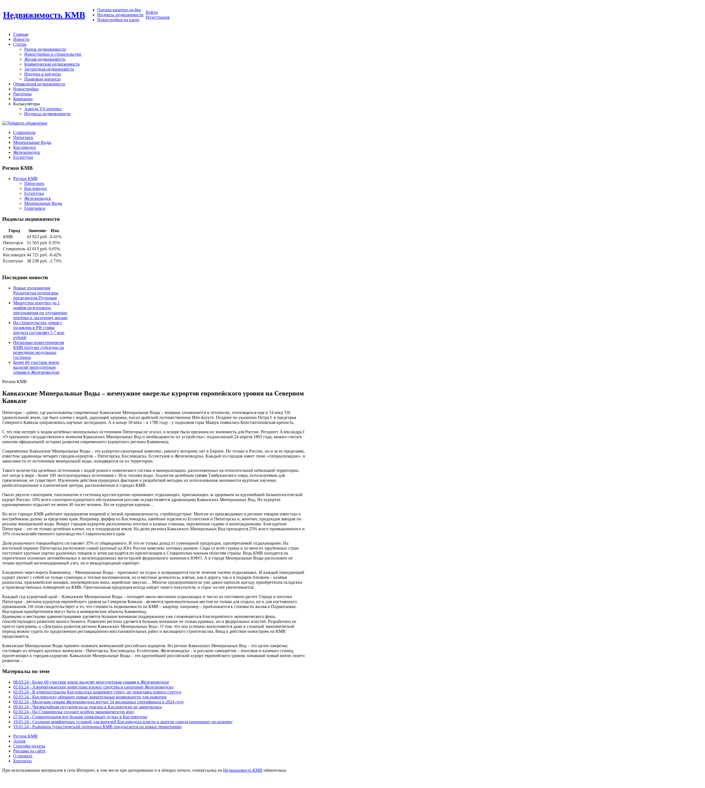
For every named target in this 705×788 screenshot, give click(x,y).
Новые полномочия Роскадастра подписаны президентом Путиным (35, 293)
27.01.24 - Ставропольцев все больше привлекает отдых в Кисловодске (80, 716)
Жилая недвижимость (44, 59)
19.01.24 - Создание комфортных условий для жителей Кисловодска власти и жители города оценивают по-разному (123, 721)
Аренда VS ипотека (42, 108)
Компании (23, 98)
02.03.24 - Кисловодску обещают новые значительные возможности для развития (89, 697)
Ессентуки (34, 193)
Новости (21, 39)
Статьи (19, 44)
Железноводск (37, 198)
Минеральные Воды (43, 203)
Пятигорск (34, 183)
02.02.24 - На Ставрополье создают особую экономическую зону (73, 711)
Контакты (22, 761)
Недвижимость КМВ (44, 15)
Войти (152, 12)
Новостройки (26, 89)
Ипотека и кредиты (42, 74)
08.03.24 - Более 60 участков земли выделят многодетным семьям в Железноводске (91, 682)
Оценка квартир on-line (119, 9)
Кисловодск (35, 188)
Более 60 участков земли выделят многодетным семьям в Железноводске (36, 367)
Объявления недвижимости (39, 84)
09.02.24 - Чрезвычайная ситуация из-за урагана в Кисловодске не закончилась (87, 706)
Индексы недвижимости (120, 14)
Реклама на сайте (29, 751)
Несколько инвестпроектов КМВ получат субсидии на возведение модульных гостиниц (38, 350)
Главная (20, 34)
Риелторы (22, 94)
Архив (19, 741)
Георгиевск (34, 208)
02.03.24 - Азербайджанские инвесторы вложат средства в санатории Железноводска (93, 687)
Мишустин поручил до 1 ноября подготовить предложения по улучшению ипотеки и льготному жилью (40, 310)
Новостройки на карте (118, 19)
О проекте (22, 756)
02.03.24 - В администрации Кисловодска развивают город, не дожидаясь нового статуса (97, 692)
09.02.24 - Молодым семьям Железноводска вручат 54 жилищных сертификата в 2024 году (98, 702)
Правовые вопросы (42, 79)
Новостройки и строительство (52, 54)
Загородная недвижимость (49, 69)
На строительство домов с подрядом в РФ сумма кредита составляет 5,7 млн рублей (38, 330)
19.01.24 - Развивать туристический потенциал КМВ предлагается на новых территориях (97, 726)
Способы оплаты (29, 746)
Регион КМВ (25, 178)
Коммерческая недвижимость (52, 64)
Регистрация (157, 17)
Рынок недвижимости (45, 49)
